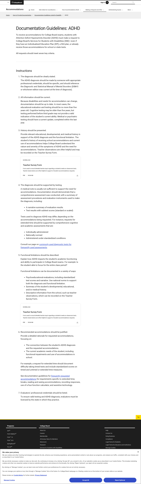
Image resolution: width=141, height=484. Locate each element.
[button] (130, 8)
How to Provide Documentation (22, 15)
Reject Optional (120, 480)
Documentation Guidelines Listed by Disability (48, 15)
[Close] (138, 452)
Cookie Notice (18, 475)
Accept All (85, 480)
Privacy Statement (41, 475)
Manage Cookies (9, 480)
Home (8, 15)
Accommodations (15, 9)
